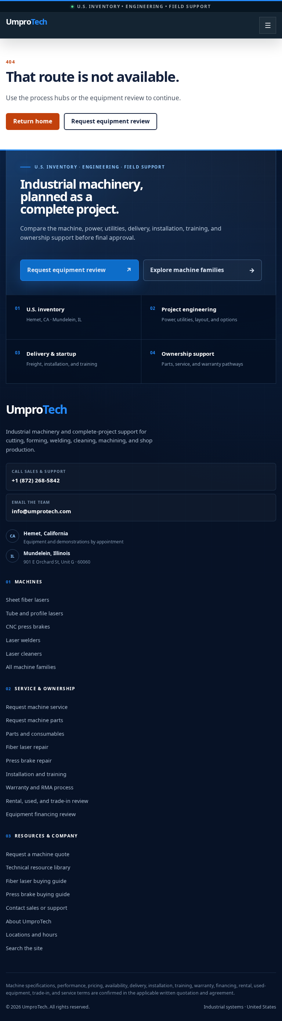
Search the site (24, 948)
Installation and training (36, 774)
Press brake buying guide (38, 894)
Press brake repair (29, 760)
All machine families (31, 666)
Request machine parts (34, 720)
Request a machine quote (37, 854)
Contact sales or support (36, 907)
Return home (32, 121)
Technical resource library (38, 867)
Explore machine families (202, 270)
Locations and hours (31, 934)
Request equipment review (110, 121)
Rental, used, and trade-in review (47, 800)
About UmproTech (28, 921)
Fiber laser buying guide (36, 880)
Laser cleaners (24, 653)
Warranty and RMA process (39, 787)
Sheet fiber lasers (27, 599)
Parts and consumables (35, 733)
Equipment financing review (41, 814)
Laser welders (23, 640)
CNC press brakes (28, 626)
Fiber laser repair (27, 746)
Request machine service (37, 706)
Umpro (26, 22)
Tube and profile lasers (34, 613)
